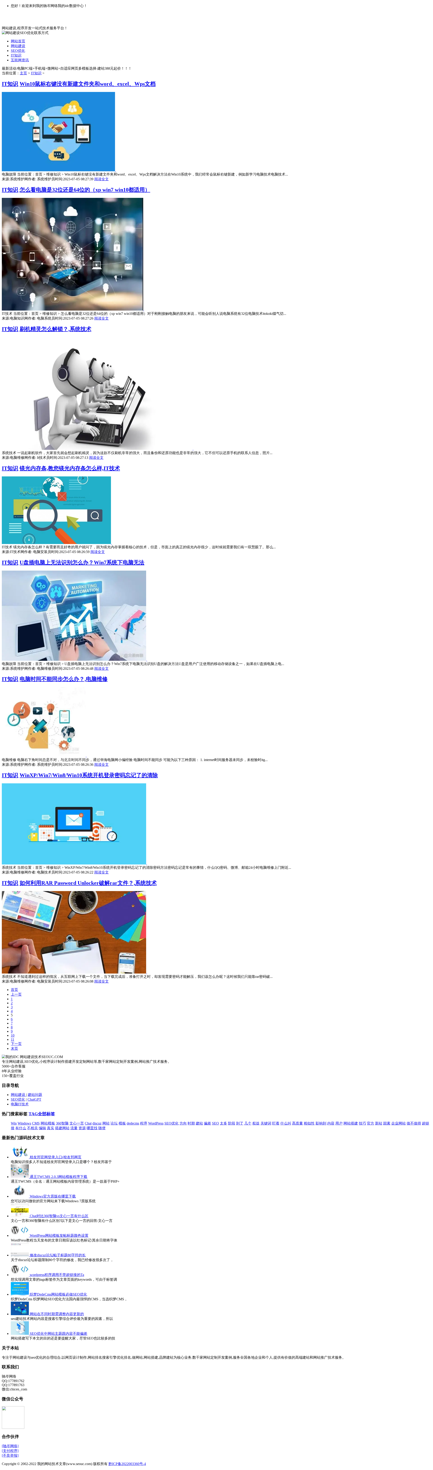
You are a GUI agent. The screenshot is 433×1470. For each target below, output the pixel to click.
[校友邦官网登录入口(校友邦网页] (20, 1157)
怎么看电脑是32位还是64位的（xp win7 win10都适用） (85, 190)
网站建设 (18, 46)
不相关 (32, 1128)
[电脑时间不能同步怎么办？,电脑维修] (44, 755)
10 (12, 1035)
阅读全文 (101, 179)
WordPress (156, 1123)
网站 (106, 1123)
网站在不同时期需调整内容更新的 (57, 1314)
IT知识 (16, 55)
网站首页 (18, 41)
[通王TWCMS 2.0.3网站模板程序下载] (20, 1177)
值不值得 (414, 1123)
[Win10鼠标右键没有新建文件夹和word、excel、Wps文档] (59, 170)
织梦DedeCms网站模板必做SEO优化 (58, 1294)
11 (12, 1039)
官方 (370, 1123)
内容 (330, 1123)
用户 (339, 1123)
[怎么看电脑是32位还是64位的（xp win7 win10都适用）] (73, 309)
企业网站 (398, 1123)
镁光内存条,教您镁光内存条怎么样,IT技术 (70, 468)
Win (14, 1123)
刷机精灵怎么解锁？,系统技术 (55, 329)
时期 (191, 1123)
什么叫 (285, 1123)
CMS (36, 1123)
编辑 (42, 1128)
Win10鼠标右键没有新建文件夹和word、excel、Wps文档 (88, 84)
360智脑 (62, 1123)
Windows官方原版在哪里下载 (53, 1196)
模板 (122, 1123)
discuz (96, 1123)
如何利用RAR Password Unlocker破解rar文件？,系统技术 (88, 883)
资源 (82, 1128)
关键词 (265, 1123)
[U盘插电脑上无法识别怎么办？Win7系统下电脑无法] (74, 659)
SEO (215, 1123)
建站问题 (35, 1095)
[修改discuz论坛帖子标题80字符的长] (20, 1255)
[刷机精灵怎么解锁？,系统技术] (97, 448)
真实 (50, 1128)
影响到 (321, 1123)
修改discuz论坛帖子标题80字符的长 (58, 1255)
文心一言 (76, 1123)
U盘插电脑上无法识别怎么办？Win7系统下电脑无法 (82, 562)
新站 (378, 1123)
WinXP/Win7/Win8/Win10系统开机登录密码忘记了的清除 (89, 775)
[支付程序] (10, 1451)
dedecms (133, 1123)
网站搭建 (350, 1123)
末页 (14, 1048)
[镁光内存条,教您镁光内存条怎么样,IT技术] (57, 543)
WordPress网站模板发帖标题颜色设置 (59, 1235)
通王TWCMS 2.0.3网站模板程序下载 (58, 1177)
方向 (183, 1123)
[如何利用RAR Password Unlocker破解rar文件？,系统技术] (74, 972)
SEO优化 (18, 51)
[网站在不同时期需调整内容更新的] (20, 1314)
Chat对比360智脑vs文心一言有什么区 (59, 1216)
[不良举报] (10, 1455)
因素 (386, 1123)
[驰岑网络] (10, 1446)
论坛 (114, 1123)
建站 (199, 1123)
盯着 (275, 1123)
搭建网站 (62, 1128)
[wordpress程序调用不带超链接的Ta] (20, 1275)
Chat (88, 1123)
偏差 (207, 1123)
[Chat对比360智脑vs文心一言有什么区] (20, 1216)
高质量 (297, 1123)
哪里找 (92, 1128)
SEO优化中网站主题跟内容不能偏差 (58, 1333)
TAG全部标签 (42, 1113)
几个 (247, 1123)
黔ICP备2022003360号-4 (127, 1464)
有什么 (20, 1128)
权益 (256, 1123)
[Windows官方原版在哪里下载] (20, 1196)
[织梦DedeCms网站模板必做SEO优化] (20, 1294)
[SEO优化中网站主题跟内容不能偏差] (20, 1333)
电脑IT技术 (20, 1104)
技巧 (362, 1123)
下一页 (16, 1044)
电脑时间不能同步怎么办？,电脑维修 (64, 679)
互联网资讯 (20, 60)
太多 (223, 1123)
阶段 (231, 1123)
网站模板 (48, 1123)
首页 (14, 990)
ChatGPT (34, 1099)
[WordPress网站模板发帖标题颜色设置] (20, 1235)
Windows (24, 1123)
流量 (74, 1128)
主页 (23, 73)
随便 (102, 1128)
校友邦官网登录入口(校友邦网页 (55, 1157)
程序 (143, 1123)
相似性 (309, 1123)
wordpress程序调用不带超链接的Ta (57, 1275)
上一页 (16, 994)
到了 (239, 1123)
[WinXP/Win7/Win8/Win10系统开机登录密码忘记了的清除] (74, 863)
